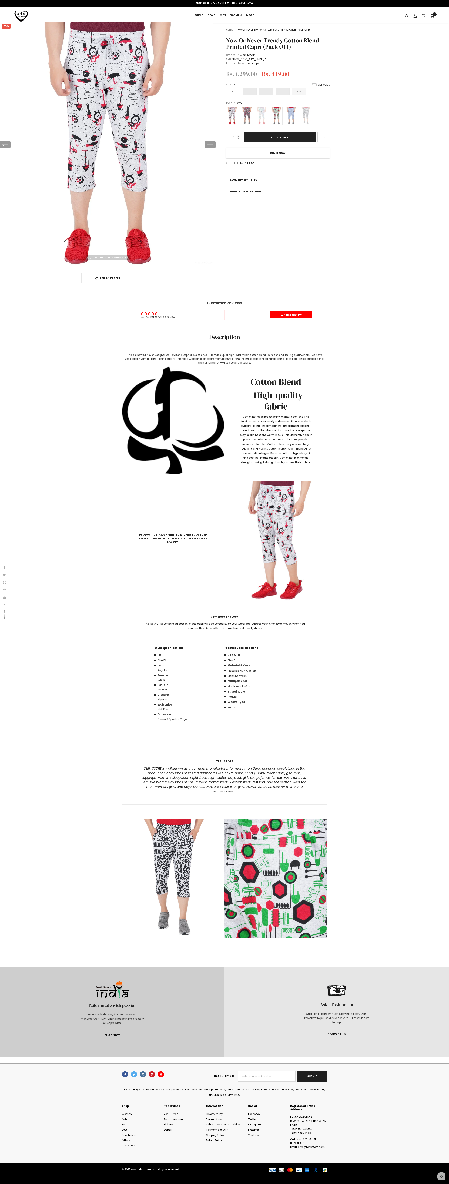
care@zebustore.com (311, 1147)
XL (282, 91)
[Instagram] (143, 1074)
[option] (108, 144)
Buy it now (278, 153)
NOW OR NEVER (245, 55)
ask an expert (110, 278)
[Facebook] (125, 1074)
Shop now (245, 3)
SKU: (229, 59)
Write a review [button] (291, 315)
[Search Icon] (406, 16)
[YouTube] (161, 1074)
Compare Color (202, 262)
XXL (299, 91)
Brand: (230, 55)
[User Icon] (415, 15)
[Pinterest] (152, 1074)
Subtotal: (232, 163)
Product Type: (235, 63)
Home (229, 29)
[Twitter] (134, 1074)
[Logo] (34, 16)
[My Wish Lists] (423, 16)
